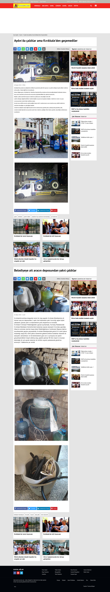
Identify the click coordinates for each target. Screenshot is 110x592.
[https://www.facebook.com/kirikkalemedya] (14, 572)
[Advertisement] (55, 21)
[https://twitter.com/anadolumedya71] (21, 572)
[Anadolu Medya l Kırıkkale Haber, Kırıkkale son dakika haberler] (22, 5)
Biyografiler (58, 572)
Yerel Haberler (58, 574)
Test (15, 586)
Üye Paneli (43, 1)
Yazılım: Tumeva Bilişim (89, 586)
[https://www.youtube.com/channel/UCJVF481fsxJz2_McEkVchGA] (18, 572)
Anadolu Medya (65, 49)
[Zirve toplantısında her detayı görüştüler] (56, 249)
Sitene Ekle (93, 580)
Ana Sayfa (15, 35)
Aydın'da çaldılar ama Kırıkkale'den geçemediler (35, 35)
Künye (58, 580)
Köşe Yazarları (45, 572)
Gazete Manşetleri (75, 572)
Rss (87, 580)
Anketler (44, 574)
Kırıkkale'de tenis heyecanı (23, 236)
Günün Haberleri (87, 570)
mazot (32, 514)
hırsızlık (27, 514)
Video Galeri (58, 570)
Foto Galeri (44, 570)
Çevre (21, 35)
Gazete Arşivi (74, 574)
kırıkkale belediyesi (19, 514)
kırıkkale (20, 216)
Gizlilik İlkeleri (80, 580)
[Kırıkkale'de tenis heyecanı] (26, 226)
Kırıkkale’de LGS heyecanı (52, 236)
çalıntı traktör (27, 216)
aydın (15, 216)
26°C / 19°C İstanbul (72, 1)
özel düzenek (44, 514)
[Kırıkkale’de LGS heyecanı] (56, 226)
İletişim (64, 580)
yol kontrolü (54, 216)
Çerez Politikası (71, 580)
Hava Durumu (74, 570)
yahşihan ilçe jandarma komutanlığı (41, 216)
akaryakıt (37, 514)
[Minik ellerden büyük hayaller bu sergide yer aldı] (26, 249)
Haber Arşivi (86, 572)
